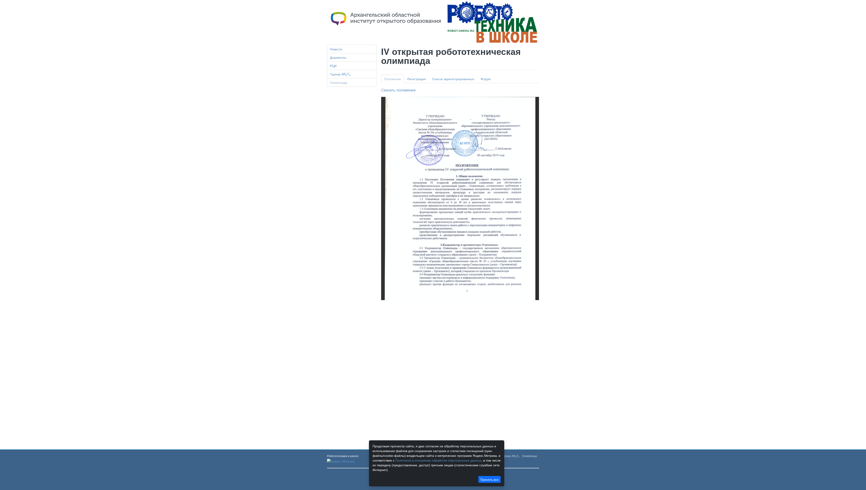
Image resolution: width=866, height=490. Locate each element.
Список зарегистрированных (453, 79)
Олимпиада (338, 82)
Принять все (489, 479)
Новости (336, 49)
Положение (392, 79)
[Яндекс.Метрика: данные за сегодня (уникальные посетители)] (341, 461)
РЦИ (333, 65)
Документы (338, 57)
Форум (486, 79)
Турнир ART (340, 74)
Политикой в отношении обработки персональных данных (438, 460)
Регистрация (416, 79)
